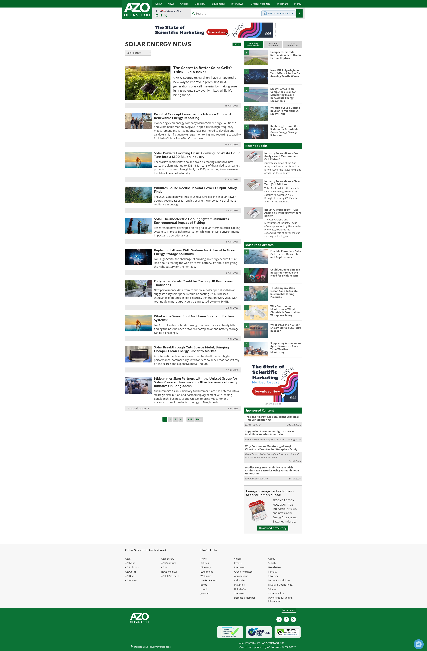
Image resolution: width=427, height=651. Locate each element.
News (203, 558)
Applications (241, 576)
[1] (256, 57)
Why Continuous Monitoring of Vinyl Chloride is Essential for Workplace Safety (285, 311)
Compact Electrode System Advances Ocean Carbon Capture (285, 55)
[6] (256, 348)
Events (238, 563)
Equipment (206, 571)
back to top (287, 610)
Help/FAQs (240, 589)
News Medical (169, 571)
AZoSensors (167, 558)
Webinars (205, 576)
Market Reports (209, 580)
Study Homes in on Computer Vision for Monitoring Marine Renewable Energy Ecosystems (283, 94)
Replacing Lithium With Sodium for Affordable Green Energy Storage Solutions (195, 252)
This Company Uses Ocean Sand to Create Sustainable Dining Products (284, 292)
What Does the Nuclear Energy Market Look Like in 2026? (285, 327)
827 (190, 419)
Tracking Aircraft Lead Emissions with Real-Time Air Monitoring (272, 418)
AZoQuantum (168, 563)
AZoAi (164, 567)
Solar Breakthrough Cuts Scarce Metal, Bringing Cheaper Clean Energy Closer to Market (191, 349)
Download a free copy (272, 528)
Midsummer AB (141, 408)
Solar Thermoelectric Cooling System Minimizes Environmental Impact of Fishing (191, 221)
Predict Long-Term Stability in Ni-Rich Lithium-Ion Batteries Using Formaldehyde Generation (272, 470)
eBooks (204, 589)
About (271, 558)
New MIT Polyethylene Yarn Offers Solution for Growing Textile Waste (285, 73)
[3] (256, 94)
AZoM (128, 558)
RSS (237, 44)
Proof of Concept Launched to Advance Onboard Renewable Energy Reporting (192, 116)
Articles (204, 563)
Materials (239, 584)
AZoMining (131, 580)
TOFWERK (256, 424)
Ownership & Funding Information (280, 599)
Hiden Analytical (259, 478)
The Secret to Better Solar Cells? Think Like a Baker (202, 69)
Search (272, 563)
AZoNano (130, 563)
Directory (205, 567)
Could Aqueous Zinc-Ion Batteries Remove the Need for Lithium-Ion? (285, 272)
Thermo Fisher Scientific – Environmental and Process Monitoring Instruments (272, 456)
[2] (256, 75)
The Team (239, 593)
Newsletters (274, 567)
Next (199, 419)
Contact (272, 571)
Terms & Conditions (279, 580)
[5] (256, 131)
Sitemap (272, 589)
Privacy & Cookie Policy (280, 584)
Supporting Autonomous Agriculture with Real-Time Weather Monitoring (285, 347)
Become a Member (244, 597)
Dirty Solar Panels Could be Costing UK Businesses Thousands (193, 283)
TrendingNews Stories (253, 44)
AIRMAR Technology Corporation (268, 439)
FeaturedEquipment (273, 44)
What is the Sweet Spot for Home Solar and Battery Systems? (194, 318)
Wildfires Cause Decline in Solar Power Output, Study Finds (195, 190)
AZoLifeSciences (170, 576)
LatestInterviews (292, 44)
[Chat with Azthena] (419, 644)
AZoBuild (130, 576)
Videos (238, 558)
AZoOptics (130, 571)
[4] (256, 113)
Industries (240, 580)
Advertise (273, 576)
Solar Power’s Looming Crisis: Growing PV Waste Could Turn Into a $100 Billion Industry (197, 155)
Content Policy (276, 593)
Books (203, 584)
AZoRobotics (132, 567)
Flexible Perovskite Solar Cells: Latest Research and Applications (285, 254)
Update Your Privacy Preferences (152, 646)
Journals (205, 593)
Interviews (240, 567)
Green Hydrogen (243, 571)
